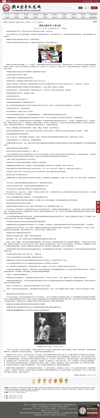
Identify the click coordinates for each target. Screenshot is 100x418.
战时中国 (36, 14)
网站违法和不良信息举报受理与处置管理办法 (31, 412)
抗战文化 (83, 17)
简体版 (4, 1)
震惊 (55, 382)
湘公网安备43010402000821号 (42, 414)
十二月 (34, 22)
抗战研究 (64, 17)
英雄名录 (55, 14)
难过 (66, 382)
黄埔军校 (16, 17)
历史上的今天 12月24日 (15, 398)
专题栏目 (45, 17)
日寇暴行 (26, 17)
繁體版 (9, 1)
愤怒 (61, 382)
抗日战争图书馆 (93, 14)
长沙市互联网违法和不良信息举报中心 (70, 412)
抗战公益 (74, 14)
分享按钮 (95, 21)
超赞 (34, 382)
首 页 (7, 14)
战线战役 (45, 14)
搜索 (80, 7)
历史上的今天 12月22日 (15, 396)
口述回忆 (64, 14)
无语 (44, 382)
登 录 (94, 7)
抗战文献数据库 (93, 17)
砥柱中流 (55, 17)
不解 (50, 382)
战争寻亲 (83, 14)
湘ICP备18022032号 (61, 414)
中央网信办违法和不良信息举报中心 (51, 412)
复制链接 (64, 28)
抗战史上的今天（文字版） (23, 22)
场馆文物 (74, 17)
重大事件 (36, 17)
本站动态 (7, 17)
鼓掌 (39, 382)
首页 (6, 22)
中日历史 (16, 14)
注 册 (87, 7)
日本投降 (26, 14)
